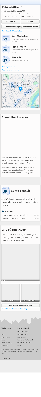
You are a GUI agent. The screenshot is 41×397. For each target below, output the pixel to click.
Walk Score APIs (22, 334)
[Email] (10, 331)
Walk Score (6, 328)
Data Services (21, 337)
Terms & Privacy (6, 343)
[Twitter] (2, 331)
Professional (23, 328)
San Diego (5, 11)
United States (6, 309)
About (3, 334)
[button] (20, 88)
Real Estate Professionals (25, 340)
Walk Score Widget (23, 331)
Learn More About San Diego (20, 305)
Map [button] (31, 21)
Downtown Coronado (18, 14)
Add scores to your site (10, 70)
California (15, 309)
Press (3, 340)
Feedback (4, 345)
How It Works (5, 337)
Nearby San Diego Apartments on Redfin (22, 27)
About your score (8, 67)
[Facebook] (6, 331)
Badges (19, 345)
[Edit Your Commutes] (28, 13)
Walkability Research (24, 343)
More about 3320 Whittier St (11, 31)
